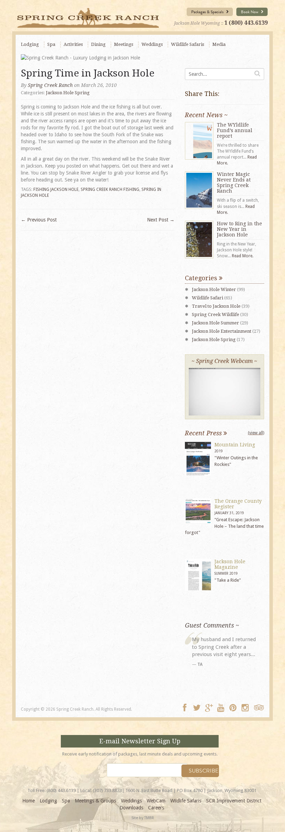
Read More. (242, 255)
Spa (51, 44)
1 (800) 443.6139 (246, 22)
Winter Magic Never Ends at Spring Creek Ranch (234, 182)
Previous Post (39, 220)
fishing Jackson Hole (56, 189)
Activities (73, 44)
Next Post (160, 220)
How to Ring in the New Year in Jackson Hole (239, 229)
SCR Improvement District (233, 800)
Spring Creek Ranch (50, 85)
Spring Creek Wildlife (215, 314)
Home (28, 800)
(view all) (256, 432)
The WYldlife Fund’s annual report (234, 130)
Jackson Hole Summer (215, 322)
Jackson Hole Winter (214, 289)
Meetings (123, 44)
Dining (98, 44)
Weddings (152, 44)
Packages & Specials (208, 12)
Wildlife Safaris (187, 44)
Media (219, 44)
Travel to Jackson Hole (216, 306)
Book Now (250, 12)
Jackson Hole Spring (68, 92)
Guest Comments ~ (212, 625)
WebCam (156, 800)
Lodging (30, 44)
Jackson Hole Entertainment (221, 331)
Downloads (131, 807)
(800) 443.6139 (61, 790)
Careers (156, 807)
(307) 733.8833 (107, 790)
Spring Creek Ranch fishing (110, 189)
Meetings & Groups (95, 800)
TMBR (149, 818)
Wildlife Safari (207, 297)
